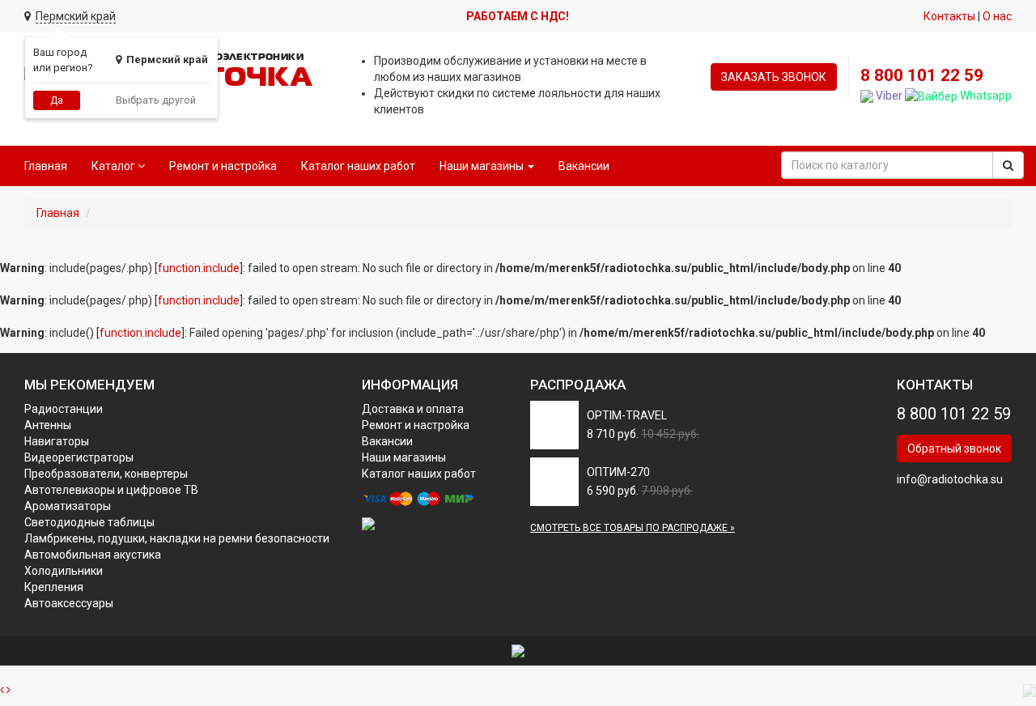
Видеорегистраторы (79, 457)
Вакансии (583, 165)
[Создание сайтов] (518, 650)
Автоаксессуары (68, 603)
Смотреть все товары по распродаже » (632, 528)
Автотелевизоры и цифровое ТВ (111, 489)
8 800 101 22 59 (921, 75)
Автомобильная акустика (92, 554)
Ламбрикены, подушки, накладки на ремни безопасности (176, 538)
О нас (997, 16)
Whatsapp (984, 95)
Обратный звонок (954, 448)
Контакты (949, 16)
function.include (199, 268)
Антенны (47, 425)
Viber (887, 95)
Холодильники (63, 570)
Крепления (53, 587)
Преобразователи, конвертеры (106, 473)
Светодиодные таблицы (89, 522)
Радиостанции (63, 408)
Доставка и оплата (413, 408)
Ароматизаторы (67, 506)
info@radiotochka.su (950, 479)
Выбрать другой (156, 100)
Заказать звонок (773, 76)
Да (56, 100)
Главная (45, 165)
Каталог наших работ (358, 165)
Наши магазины (404, 457)
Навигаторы (56, 441)
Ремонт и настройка (223, 165)
